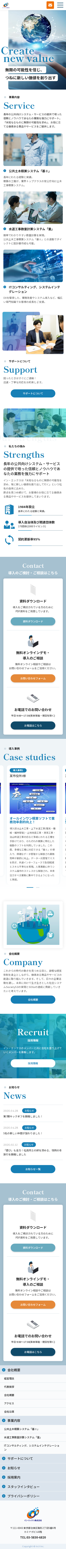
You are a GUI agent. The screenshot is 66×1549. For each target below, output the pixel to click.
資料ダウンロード (33, 621)
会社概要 (33, 999)
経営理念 (9, 1378)
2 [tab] (37, 887)
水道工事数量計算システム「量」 (23, 1437)
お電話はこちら (33, 725)
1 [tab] (30, 887)
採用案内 (13, 1477)
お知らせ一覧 (33, 1169)
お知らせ (13, 1468)
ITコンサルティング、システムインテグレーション (31, 1447)
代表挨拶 (9, 1386)
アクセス (9, 1403)
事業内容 (13, 1420)
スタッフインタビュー (23, 1486)
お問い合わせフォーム (33, 678)
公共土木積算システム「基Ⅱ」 (22, 1429)
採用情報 (33, 1063)
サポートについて (33, 393)
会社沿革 (9, 1411)
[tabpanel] (33, 824)
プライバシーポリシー (23, 1496)
